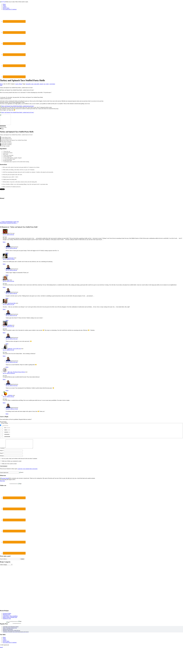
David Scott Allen (12, 303)
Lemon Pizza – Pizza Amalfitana (10, 616)
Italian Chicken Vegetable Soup (10, 617)
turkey (47, 84)
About (4, 5)
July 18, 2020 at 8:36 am (8, 281)
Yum (1, 85)
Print (2, 128)
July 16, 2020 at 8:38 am (8, 234)
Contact (4, 6)
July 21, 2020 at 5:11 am (8, 349)
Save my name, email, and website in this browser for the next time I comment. (19, 458)
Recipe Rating (3, 421)
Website (2, 455)
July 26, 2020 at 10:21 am (11, 338)
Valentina (10, 325)
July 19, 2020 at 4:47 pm (11, 315)
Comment (2, 448)
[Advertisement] (10, 209)
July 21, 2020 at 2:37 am (8, 326)
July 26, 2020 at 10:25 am (11, 385)
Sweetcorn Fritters (7, 613)
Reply (4, 242)
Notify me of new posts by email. (9, 463)
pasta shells (36, 84)
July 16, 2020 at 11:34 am (9, 259)
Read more (2, 480)
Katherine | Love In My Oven (14, 348)
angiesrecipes (11, 257)
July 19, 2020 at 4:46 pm (11, 293)
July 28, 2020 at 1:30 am (8, 396)
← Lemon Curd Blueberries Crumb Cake (9, 221)
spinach (41, 84)
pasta (32, 84)
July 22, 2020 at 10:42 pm (9, 373)
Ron (9, 279)
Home (4, 4)
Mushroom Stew (6, 614)
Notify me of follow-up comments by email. (12, 461)
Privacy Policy (6, 8)
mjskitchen (10, 395)
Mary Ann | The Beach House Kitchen (16, 372)
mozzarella (28, 84)
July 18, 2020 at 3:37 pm (8, 304)
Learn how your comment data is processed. (28, 468)
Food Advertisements (13, 483)
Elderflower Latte (7, 618)
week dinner (52, 84)
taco (45, 84)
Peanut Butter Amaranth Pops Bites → (8, 223)
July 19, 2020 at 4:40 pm (11, 248)
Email (2, 453)
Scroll (1, 647)
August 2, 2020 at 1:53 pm (12, 408)
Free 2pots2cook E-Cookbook (10, 9)
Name (2, 450)
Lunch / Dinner (18, 84)
